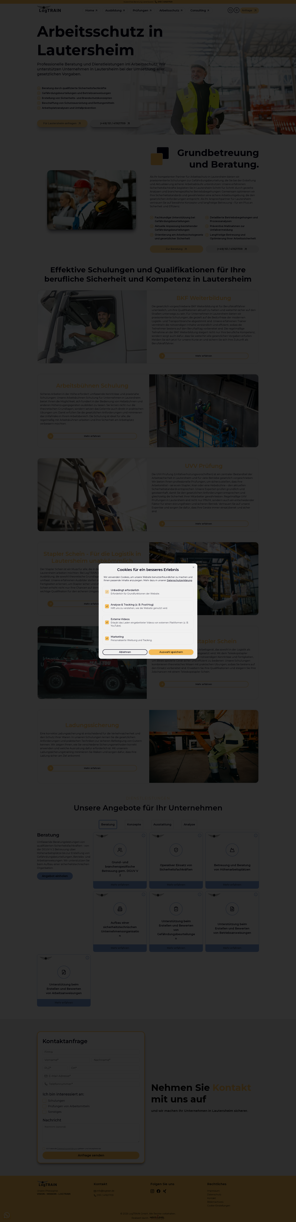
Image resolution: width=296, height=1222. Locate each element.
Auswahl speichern (171, 652)
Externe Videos (120, 619)
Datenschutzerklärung (179, 580)
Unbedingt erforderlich (125, 590)
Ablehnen (125, 652)
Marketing (117, 636)
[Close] (193, 567)
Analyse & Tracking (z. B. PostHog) (132, 604)
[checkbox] (107, 592)
